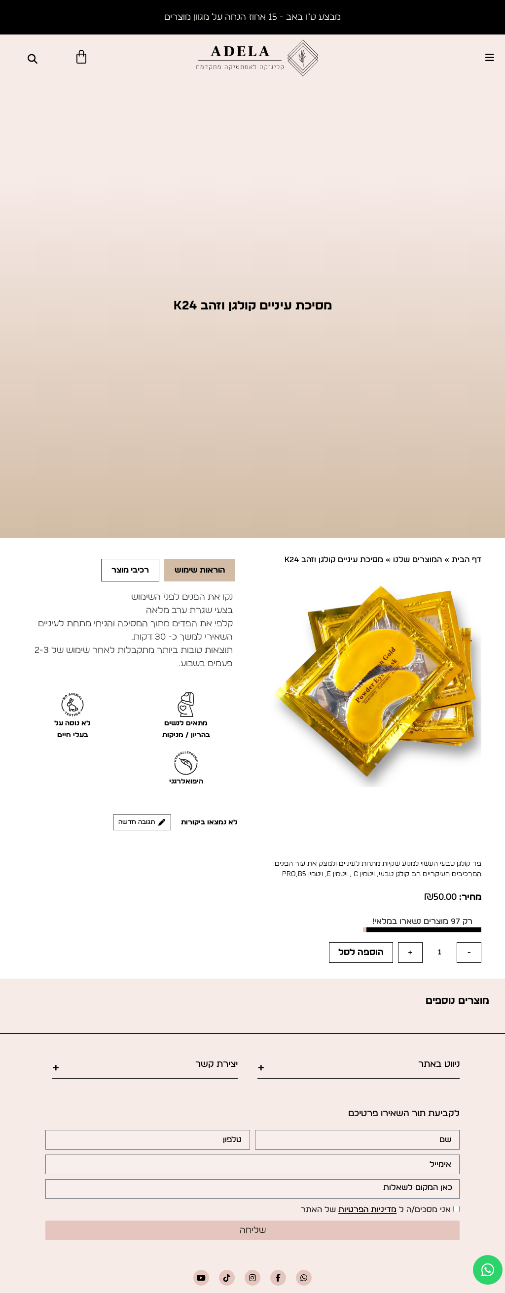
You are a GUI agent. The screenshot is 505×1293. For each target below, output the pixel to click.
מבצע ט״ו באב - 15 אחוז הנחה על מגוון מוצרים (252, 17)
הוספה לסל (361, 952)
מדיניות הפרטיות (367, 1210)
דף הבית (466, 560)
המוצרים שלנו (417, 560)
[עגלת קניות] (81, 57)
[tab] (199, 570)
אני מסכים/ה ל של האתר (376, 1210)
